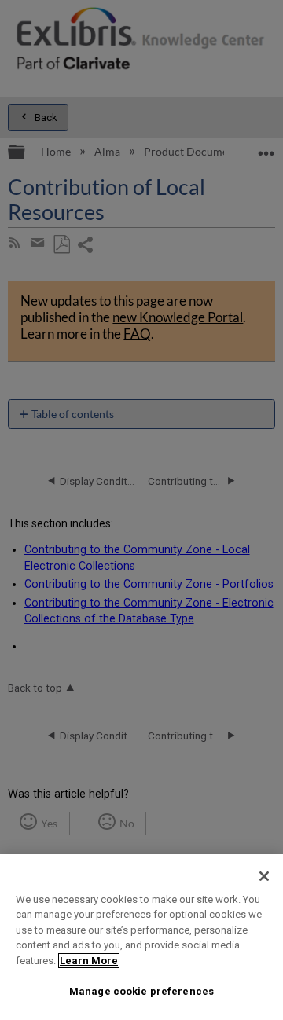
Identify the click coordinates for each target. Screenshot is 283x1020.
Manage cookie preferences (141, 991)
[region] (141, 937)
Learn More (89, 961)
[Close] (264, 876)
